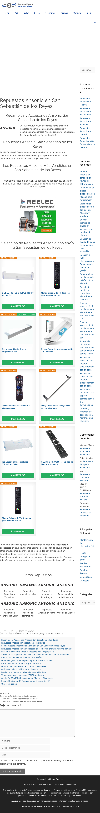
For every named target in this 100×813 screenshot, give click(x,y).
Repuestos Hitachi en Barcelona (85, 451)
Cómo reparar (86, 577)
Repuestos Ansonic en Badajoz (85, 121)
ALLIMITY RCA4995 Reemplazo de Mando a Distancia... (57, 463)
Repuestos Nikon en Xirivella (85, 496)
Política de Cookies (54, 779)
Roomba (64, 13)
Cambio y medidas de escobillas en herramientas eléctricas (86, 414)
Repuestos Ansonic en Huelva (85, 101)
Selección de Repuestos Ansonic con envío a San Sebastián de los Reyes (35, 654)
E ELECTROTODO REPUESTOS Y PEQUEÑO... (18, 294)
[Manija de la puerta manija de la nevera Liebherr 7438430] (57, 388)
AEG (16, 13)
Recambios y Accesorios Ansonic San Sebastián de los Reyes (29, 640)
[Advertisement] (50, 45)
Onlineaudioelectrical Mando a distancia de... (16, 407)
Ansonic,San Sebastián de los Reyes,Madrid (21, 696)
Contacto (77, 13)
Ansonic (6, 693)
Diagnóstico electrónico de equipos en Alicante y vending (87, 210)
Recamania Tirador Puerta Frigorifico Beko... (14, 350)
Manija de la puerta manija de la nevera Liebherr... (55, 407)
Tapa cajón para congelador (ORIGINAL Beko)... (15, 463)
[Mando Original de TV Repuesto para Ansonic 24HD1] (18, 501)
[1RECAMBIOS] (17, 5)
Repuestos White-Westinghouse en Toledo (20, 699)
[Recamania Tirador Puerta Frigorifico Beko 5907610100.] (18, 332)
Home (6, 13)
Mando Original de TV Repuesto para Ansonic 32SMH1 (55, 294)
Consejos (84, 580)
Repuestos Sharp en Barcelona (86, 464)
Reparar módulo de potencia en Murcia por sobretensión (86, 177)
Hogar (83, 553)
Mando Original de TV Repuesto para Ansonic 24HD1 (16, 519)
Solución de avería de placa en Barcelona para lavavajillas (87, 245)
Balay (26, 13)
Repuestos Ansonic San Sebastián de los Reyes (23, 643)
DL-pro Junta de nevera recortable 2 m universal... (57, 350)
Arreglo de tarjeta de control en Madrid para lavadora (86, 293)
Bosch (37, 13)
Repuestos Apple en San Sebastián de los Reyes (22, 701)
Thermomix (50, 13)
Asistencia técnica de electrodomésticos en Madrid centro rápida (87, 347)
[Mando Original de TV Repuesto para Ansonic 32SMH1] (57, 275)
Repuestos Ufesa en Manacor (85, 477)
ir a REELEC (18, 306)
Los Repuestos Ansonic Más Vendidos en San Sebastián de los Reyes (33, 646)
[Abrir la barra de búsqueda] (95, 22)
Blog (89, 13)
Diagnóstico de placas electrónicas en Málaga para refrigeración (87, 193)
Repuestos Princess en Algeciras (85, 512)
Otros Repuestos (9, 684)
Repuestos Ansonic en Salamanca (85, 111)
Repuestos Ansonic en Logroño (85, 131)
